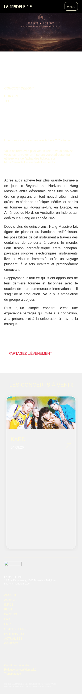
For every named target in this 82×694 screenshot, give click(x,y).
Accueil (10, 595)
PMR (7, 624)
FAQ (7, 619)
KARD (18, 439)
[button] (13, 360)
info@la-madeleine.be (17, 583)
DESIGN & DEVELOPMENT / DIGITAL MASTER (27, 686)
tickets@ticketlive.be (18, 144)
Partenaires (14, 633)
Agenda (10, 599)
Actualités (13, 638)
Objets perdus (16, 628)
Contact (11, 643)
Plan (8, 609)
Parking (10, 614)
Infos (8, 604)
